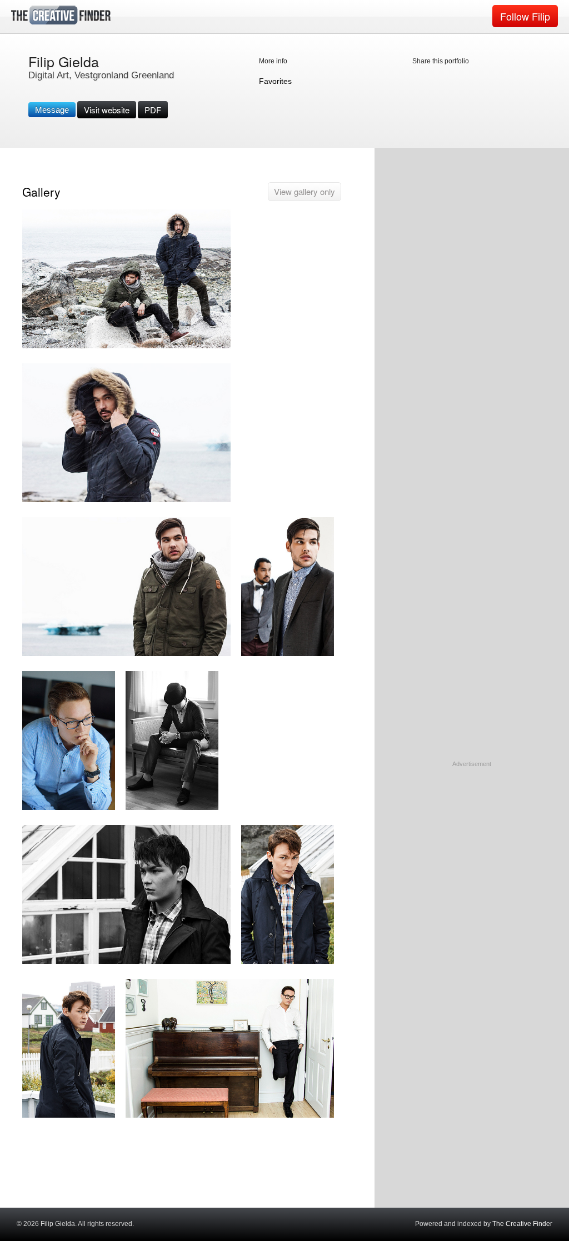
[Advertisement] (471, 838)
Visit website (106, 110)
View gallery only (304, 191)
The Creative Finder (522, 1224)
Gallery (41, 191)
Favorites (275, 81)
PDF (152, 110)
